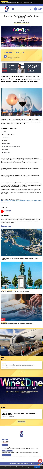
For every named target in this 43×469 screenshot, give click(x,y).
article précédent (4, 358)
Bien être (3, 218)
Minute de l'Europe (9, 221)
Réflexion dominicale (21, 221)
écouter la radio (40, 9)
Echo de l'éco (4, 219)
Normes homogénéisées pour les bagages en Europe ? (18, 365)
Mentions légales (5, 442)
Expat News (21, 219)
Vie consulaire (35, 221)
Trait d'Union (29, 221)
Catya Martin (7, 210)
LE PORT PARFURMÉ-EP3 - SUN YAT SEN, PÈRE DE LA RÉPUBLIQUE (15, 291)
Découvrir (21, 372)
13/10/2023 (13, 367)
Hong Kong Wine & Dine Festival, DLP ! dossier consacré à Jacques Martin (19, 414)
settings (30, 467)
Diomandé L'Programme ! (22, 218)
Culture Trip (14, 218)
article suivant (3, 406)
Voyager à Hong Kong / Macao (14, 57)
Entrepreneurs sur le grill (12, 219)
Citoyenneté (8, 218)
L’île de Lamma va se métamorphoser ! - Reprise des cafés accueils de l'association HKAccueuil (20, 259)
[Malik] (21, 68)
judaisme (3, 221)
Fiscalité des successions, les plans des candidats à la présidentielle (17, 323)
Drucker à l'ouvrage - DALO (35, 218)
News (15, 221)
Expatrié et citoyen (28, 219)
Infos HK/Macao (36, 219)
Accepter (36, 467)
